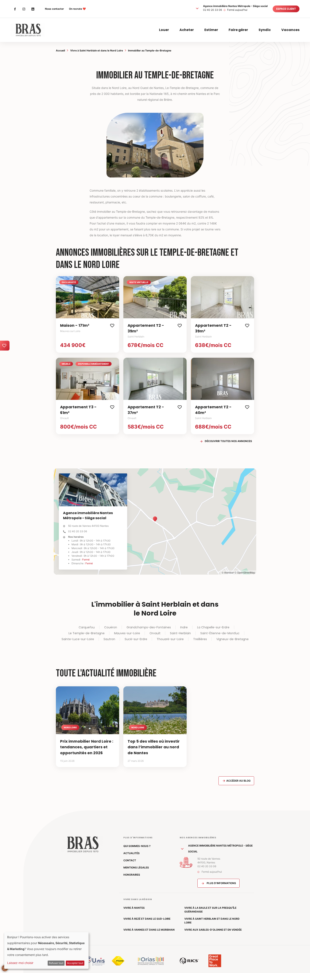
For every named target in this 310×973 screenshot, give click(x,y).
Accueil (60, 50)
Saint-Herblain (180, 633)
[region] (155, 521)
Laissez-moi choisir (20, 963)
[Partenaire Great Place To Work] (215, 960)
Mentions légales (136, 867)
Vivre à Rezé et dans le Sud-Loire (146, 918)
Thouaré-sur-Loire (170, 639)
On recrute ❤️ (77, 8)
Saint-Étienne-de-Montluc (220, 633)
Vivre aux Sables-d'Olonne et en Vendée (213, 929)
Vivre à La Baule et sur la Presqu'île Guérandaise (210, 909)
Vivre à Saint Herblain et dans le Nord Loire (96, 50)
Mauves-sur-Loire (127, 633)
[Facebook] (15, 8)
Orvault (155, 633)
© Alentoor (228, 572)
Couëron (110, 627)
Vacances (290, 29)
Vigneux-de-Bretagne (232, 639)
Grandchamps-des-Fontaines (149, 627)
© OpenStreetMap (245, 572)
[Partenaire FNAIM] (118, 960)
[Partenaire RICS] (189, 961)
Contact (129, 860)
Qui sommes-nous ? (137, 846)
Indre (184, 627)
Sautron (109, 639)
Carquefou (87, 627)
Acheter (186, 29)
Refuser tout (56, 963)
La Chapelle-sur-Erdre (213, 627)
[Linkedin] (32, 8)
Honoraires (131, 874)
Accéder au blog (238, 780)
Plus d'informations (221, 883)
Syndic (265, 29)
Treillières (200, 639)
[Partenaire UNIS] (94, 960)
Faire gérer (238, 29)
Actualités (131, 853)
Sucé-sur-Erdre (136, 639)
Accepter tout (75, 963)
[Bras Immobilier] (28, 30)
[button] (197, 8)
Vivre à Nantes (134, 907)
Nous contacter (54, 8)
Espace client (286, 8)
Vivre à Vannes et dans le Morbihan (149, 929)
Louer (164, 29)
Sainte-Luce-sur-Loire (78, 639)
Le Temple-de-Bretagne (87, 633)
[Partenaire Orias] (151, 961)
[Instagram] (23, 8)
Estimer (211, 29)
